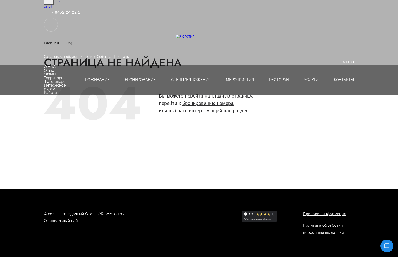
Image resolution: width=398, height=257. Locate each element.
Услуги (311, 80)
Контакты (344, 80)
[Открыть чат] (386, 246)
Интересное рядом (55, 87)
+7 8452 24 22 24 (65, 12)
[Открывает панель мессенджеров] (51, 25)
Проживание (96, 80)
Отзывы (50, 74)
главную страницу (232, 95)
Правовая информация (324, 214)
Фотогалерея (55, 81)
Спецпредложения (191, 80)
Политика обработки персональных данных (323, 228)
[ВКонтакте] (189, 214)
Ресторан (279, 80)
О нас (50, 67)
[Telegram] (200, 214)
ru (47, 2)
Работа (50, 92)
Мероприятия (240, 80)
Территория (54, 78)
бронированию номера (208, 103)
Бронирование (140, 80)
